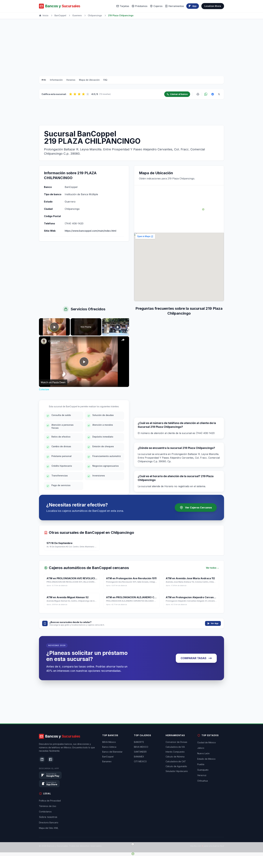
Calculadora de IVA (175, 747)
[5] (87, 94)
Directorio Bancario (48, 822)
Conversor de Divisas (176, 742)
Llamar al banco (179, 94)
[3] (79, 94)
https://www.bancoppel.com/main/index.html (90, 230)
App (194, 6)
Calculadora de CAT (176, 761)
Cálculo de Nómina (175, 756)
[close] (132, 844)
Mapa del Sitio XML (48, 828)
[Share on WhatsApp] (206, 94)
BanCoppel (60, 15)
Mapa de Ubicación (89, 80)
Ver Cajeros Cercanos (198, 507)
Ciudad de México (206, 742)
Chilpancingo (95, 15)
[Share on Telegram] (212, 94)
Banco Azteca (109, 747)
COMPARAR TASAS (193, 658)
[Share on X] (219, 94)
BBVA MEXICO (141, 747)
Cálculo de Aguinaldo (176, 766)
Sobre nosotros (48, 816)
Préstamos (141, 6)
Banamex (107, 761)
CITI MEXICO (140, 761)
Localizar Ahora (212, 6)
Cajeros (157, 6)
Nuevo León (203, 753)
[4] (83, 94)
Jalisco (200, 748)
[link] (44, 341)
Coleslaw (54, 341)
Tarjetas (124, 6)
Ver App (214, 623)
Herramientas (176, 6)
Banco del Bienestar (112, 751)
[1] (70, 94)
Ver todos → (212, 567)
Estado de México (206, 759)
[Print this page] (198, 94)
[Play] (118, 327)
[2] (75, 94)
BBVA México (109, 742)
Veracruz (201, 775)
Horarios (70, 80)
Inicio (45, 15)
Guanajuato (203, 770)
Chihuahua (202, 780)
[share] (123, 340)
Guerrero (77, 15)
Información (56, 80)
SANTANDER (140, 751)
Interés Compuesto (175, 751)
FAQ (105, 80)
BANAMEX (139, 756)
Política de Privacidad (50, 800)
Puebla (200, 764)
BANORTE (139, 742)
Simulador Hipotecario (177, 771)
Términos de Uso (47, 806)
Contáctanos (45, 811)
